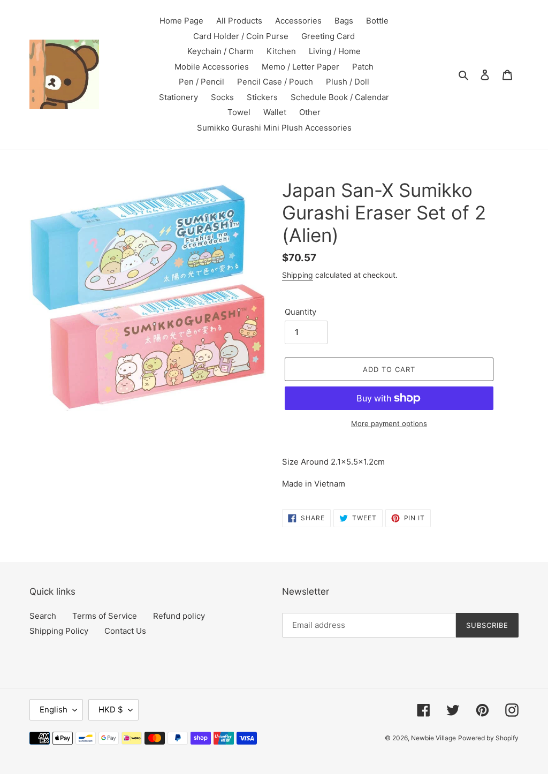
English (53, 709)
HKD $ (110, 709)
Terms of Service (104, 616)
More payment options (389, 423)
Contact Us (125, 631)
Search (42, 616)
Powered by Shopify (488, 738)
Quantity (300, 312)
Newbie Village (433, 738)
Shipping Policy (58, 631)
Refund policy (179, 616)
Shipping (297, 274)
